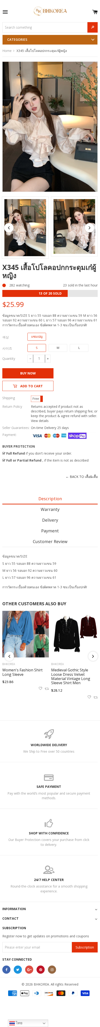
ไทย (18, 1023)
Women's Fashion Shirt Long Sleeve (22, 672)
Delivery (50, 520)
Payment (50, 531)
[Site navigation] (5, 12)
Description (50, 498)
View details (40, 420)
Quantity (8, 358)
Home (7, 50)
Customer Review (50, 541)
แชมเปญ (37, 336)
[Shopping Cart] (95, 11)
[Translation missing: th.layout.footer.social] (6, 970)
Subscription (85, 947)
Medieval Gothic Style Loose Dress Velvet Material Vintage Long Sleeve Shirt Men (70, 676)
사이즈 (7, 348)
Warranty (50, 509)
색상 (5, 337)
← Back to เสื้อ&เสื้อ (82, 476)
